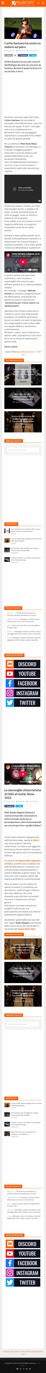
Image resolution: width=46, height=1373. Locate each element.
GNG (35, 840)
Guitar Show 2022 (26, 929)
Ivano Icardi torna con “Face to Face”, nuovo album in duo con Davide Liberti (23, 373)
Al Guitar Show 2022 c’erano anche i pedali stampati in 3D (23, 1352)
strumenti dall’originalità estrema (22, 862)
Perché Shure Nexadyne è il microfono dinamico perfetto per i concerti (21, 614)
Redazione (21, 51)
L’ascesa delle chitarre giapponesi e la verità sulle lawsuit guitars (23, 947)
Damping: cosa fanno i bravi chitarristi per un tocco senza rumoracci (23, 620)
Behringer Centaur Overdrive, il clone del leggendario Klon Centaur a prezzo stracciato (24, 632)
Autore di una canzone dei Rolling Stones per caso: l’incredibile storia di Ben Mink (23, 420)
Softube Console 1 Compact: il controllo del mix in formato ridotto (23, 396)
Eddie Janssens (27, 351)
